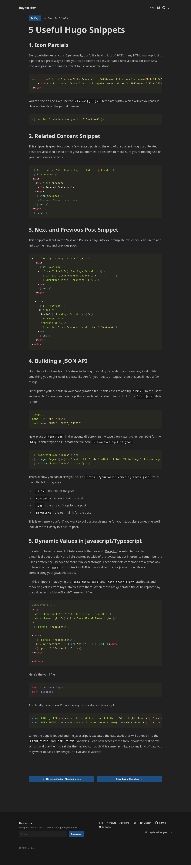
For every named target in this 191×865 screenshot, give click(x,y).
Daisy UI (111, 551)
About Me (124, 822)
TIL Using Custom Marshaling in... (63, 779)
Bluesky (147, 822)
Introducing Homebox (127, 779)
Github (162, 822)
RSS (135, 822)
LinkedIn (106, 827)
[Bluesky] (158, 7)
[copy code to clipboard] (158, 77)
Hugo (36, 18)
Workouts (111, 822)
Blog (152, 7)
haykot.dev (27, 8)
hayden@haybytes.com (160, 832)
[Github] (164, 7)
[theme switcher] (169, 7)
